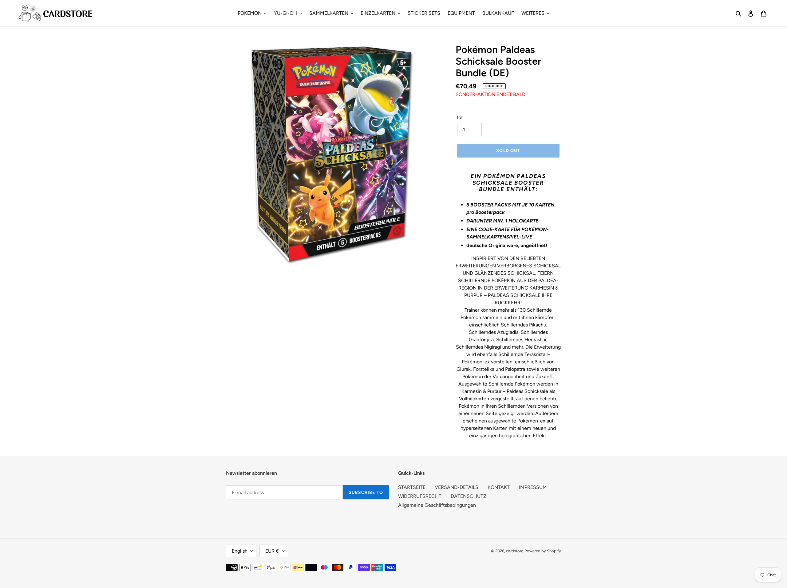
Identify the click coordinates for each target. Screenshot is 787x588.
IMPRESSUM (533, 487)
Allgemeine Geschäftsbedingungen (437, 505)
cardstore (514, 551)
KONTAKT (499, 487)
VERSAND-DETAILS (456, 487)
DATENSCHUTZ (468, 496)
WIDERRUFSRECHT (419, 496)
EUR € (272, 551)
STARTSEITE (411, 487)
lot (460, 117)
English (239, 551)
